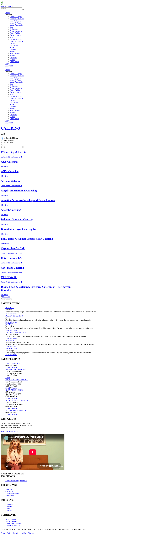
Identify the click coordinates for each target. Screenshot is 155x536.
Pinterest (8, 510)
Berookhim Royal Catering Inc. (19, 229)
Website (14, 367)
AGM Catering (10, 171)
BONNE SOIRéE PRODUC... (16, 410)
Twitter (8, 508)
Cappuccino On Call (13, 248)
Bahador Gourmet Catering (17, 219)
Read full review (11, 314)
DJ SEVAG (9, 308)
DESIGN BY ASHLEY (14, 316)
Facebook (8, 506)
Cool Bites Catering (12, 267)
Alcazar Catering (11, 180)
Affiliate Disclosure (28, 533)
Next (8, 297)
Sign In (3, 6)
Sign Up (9, 6)
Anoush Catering (11, 209)
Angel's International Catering (19, 190)
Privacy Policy (6, 533)
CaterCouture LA (11, 258)
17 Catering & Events (13, 152)
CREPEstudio (9, 277)
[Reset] (23, 9)
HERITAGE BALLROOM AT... (17, 400)
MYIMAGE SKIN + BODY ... (16, 380)
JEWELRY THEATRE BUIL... (16, 370)
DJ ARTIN (9, 324)
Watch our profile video (9, 431)
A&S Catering (9, 161)
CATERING (10, 128)
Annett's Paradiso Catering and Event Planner (28, 200)
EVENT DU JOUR (12, 363)
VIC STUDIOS (11, 349)
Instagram (8, 504)
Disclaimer (16, 533)
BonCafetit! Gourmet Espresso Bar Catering (27, 238)
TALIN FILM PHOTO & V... (16, 332)
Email (7, 367)
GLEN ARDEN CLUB (14, 390)
